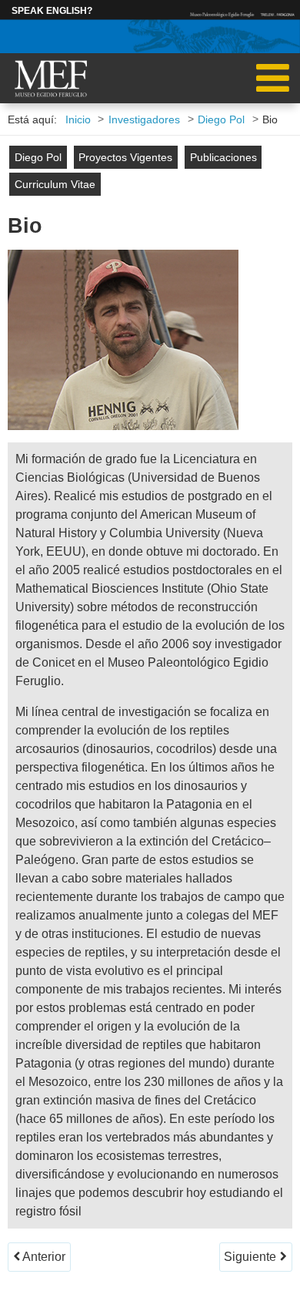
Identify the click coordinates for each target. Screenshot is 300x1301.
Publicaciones (223, 157)
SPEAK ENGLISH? (52, 10)
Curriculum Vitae (55, 184)
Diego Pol (38, 157)
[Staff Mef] (50, 79)
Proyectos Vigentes (125, 157)
